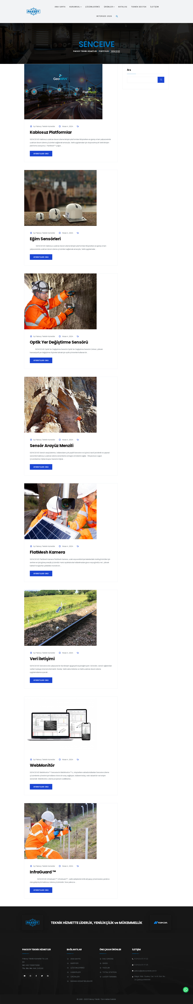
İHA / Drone (107, 959)
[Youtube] (24, 976)
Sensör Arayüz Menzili (51, 445)
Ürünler (108, 6)
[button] (118, 16)
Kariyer (74, 963)
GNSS (105, 963)
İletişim (154, 6)
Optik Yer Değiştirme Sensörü (59, 342)
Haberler (75, 972)
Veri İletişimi (42, 659)
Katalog (122, 6)
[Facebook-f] (36, 976)
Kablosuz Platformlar (51, 132)
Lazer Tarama (109, 977)
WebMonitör (42, 765)
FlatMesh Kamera (47, 552)
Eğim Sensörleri (45, 239)
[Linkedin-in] (47, 976)
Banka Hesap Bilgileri (81, 981)
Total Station (109, 972)
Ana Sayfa (60, 6)
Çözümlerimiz (92, 6)
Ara (129, 70)
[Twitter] (42, 976)
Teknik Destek (138, 6)
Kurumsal (74, 6)
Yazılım (106, 968)
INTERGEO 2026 (104, 16)
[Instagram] (30, 976)
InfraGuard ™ (43, 872)
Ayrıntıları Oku (41, 153)
